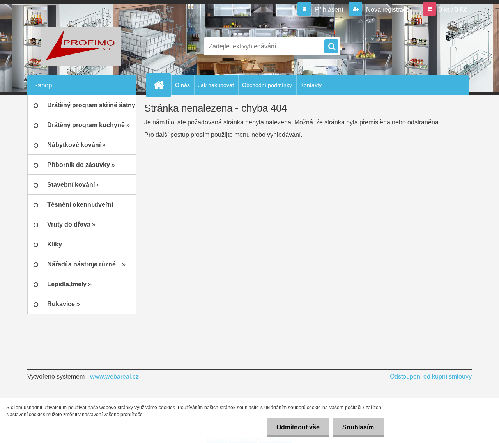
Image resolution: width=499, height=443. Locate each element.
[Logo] (80, 46)
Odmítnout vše (298, 427)
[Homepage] (162, 85)
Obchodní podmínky (267, 85)
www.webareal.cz (114, 376)
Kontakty (311, 85)
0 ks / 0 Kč (453, 9)
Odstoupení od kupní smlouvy (431, 376)
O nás (182, 85)
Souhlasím (358, 427)
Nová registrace (387, 9)
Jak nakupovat (216, 85)
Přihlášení (329, 9)
